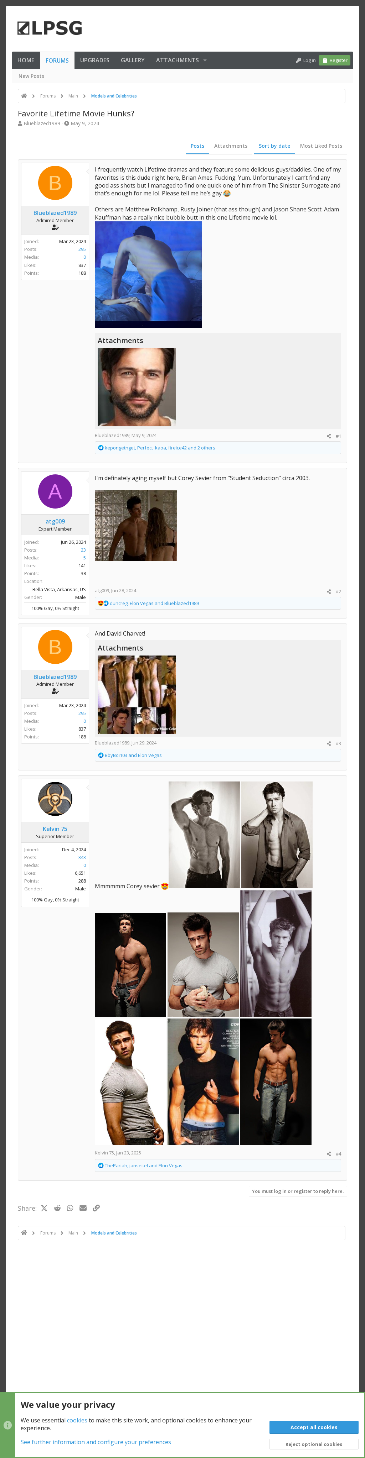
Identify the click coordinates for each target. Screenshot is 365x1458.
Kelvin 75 (104, 1152)
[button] (205, 60)
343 (82, 857)
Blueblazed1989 (42, 123)
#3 (338, 743)
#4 (338, 1154)
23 (83, 550)
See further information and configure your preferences (96, 1442)
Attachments (230, 145)
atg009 (102, 590)
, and (154, 603)
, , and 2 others (160, 447)
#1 (338, 436)
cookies (77, 1420)
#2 (338, 591)
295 (82, 249)
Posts (197, 145)
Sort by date (274, 145)
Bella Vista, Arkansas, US (59, 589)
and (133, 755)
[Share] (328, 436)
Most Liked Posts (321, 145)
